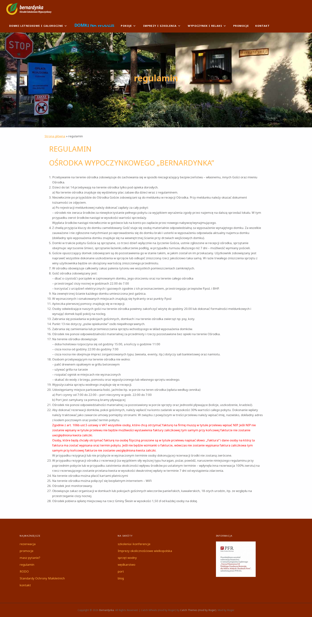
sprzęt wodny (127, 558)
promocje (241, 25)
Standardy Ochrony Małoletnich (42, 578)
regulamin (27, 564)
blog (121, 578)
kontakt (262, 25)
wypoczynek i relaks (205, 25)
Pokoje (126, 25)
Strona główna (55, 136)
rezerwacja (28, 544)
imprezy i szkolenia (160, 25)
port (121, 571)
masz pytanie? (30, 558)
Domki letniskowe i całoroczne (36, 25)
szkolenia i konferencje (134, 544)
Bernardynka (106, 610)
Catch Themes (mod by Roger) (198, 610)
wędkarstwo (126, 564)
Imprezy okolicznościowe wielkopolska (145, 551)
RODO (24, 571)
